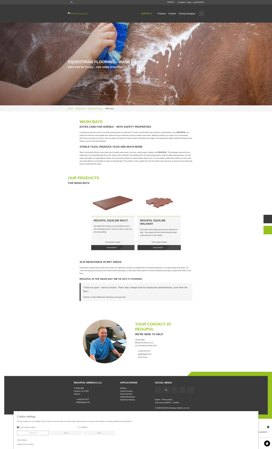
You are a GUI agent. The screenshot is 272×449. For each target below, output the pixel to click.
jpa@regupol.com (144, 354)
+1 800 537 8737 (144, 351)
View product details (112, 242)
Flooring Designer (187, 13)
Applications (147, 13)
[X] (166, 390)
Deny (66, 433)
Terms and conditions (163, 402)
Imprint (157, 400)
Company (181, 2)
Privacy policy (167, 400)
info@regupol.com (83, 402)
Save (99, 433)
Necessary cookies (28, 427)
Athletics (123, 388)
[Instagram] (190, 390)
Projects (172, 13)
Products (162, 13)
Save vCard (142, 357)
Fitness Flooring (126, 391)
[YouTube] (174, 390)
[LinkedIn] (182, 390)
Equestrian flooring (127, 400)
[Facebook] (158, 390)
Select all (32, 433)
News (189, 2)
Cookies (176, 402)
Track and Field (126, 394)
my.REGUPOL (198, 2)
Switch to (171, 2)
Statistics (84, 427)
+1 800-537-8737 (82, 399)
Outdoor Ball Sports (127, 397)
